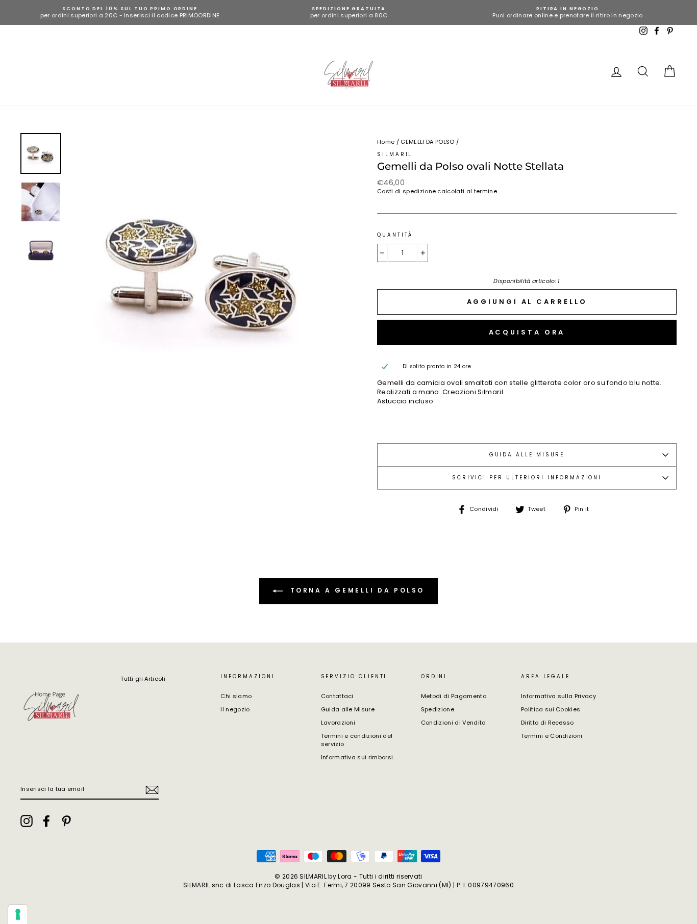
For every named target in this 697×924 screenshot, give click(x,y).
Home (385, 142)
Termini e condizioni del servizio (357, 740)
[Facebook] (46, 821)
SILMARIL (394, 154)
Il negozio (235, 709)
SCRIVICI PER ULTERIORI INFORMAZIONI (527, 477)
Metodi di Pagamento (453, 696)
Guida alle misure (527, 454)
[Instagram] (26, 821)
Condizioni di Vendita (453, 722)
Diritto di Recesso (547, 722)
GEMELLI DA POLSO (427, 142)
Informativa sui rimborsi (357, 757)
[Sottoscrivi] (152, 790)
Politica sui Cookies (551, 709)
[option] (129, 12)
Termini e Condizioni (552, 736)
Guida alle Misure (348, 709)
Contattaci (337, 696)
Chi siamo (236, 696)
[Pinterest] (66, 821)
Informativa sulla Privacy (558, 696)
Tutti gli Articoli (142, 679)
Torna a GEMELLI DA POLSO (356, 590)
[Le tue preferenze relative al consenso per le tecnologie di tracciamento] (18, 914)
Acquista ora (527, 332)
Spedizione (437, 709)
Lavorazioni (338, 722)
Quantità (395, 235)
